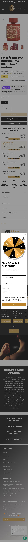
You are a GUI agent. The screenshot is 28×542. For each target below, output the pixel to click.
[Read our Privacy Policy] (25, 300)
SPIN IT (14, 304)
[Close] (25, 234)
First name (4, 273)
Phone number (6, 288)
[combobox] (5, 292)
